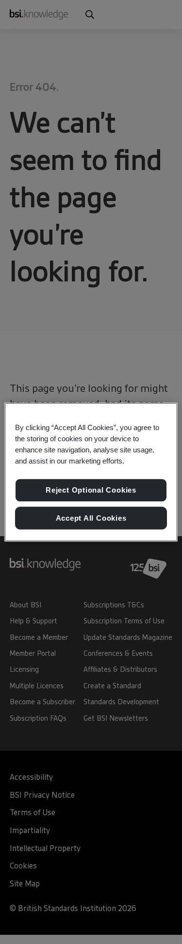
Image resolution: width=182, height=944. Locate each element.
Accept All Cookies (91, 518)
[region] (90, 472)
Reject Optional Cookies (91, 490)
